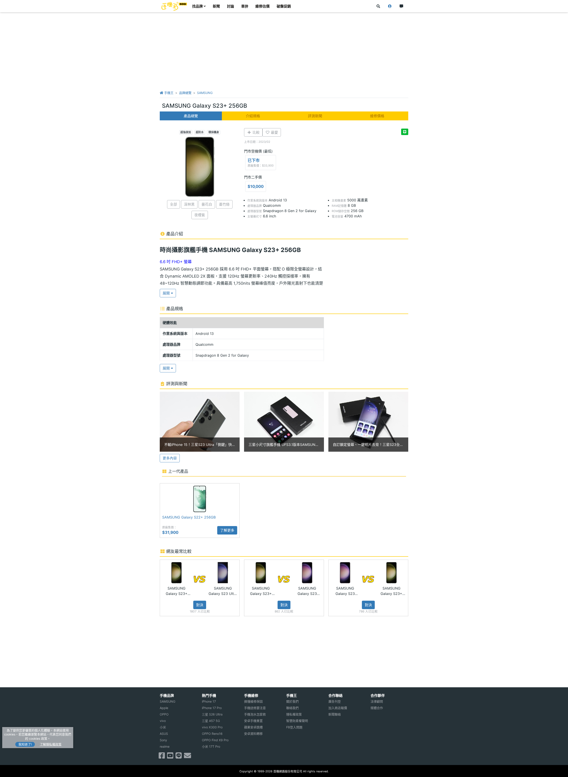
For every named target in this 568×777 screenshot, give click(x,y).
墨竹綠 (224, 204)
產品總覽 (191, 116)
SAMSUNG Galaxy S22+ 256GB (189, 517)
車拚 (244, 6)
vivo (163, 721)
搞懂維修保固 (253, 701)
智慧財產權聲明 (297, 721)
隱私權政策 (294, 714)
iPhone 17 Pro (212, 708)
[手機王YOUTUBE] (170, 757)
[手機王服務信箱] (187, 757)
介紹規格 (253, 116)
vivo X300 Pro (212, 727)
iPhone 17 (209, 701)
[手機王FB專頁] (162, 757)
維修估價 (262, 6)
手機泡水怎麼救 (255, 714)
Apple (164, 708)
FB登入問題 (294, 727)
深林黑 (189, 204)
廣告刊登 (334, 701)
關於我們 (292, 701)
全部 (173, 204)
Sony (163, 740)
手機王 (168, 93)
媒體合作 (377, 708)
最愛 (274, 132)
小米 (163, 727)
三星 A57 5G (211, 721)
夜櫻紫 (199, 215)
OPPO (164, 714)
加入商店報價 (337, 708)
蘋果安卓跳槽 (253, 727)
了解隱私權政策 (50, 744)
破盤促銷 (284, 6)
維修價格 (377, 116)
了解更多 (227, 530)
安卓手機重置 (253, 721)
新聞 (216, 6)
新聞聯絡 (334, 714)
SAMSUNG (205, 93)
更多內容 (170, 458)
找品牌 (197, 6)
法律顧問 (377, 701)
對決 (199, 605)
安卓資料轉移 (253, 733)
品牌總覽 (185, 93)
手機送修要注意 (255, 708)
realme (165, 746)
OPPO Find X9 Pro (215, 740)
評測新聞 (315, 116)
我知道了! (25, 744)
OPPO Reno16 (212, 733)
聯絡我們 (292, 708)
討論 (230, 6)
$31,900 (170, 532)
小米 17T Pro (211, 746)
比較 (255, 132)
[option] (200, 422)
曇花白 (206, 204)
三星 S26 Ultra (212, 714)
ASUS (164, 733)
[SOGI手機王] (174, 6)
